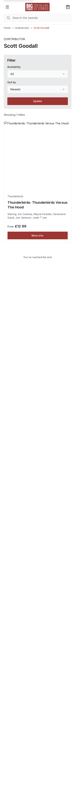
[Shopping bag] (67, 6)
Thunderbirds (15, 196)
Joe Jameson (23, 217)
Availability (14, 66)
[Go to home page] (37, 7)
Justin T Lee (40, 217)
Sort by (11, 82)
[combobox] (37, 74)
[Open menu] (7, 6)
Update (37, 101)
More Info (37, 235)
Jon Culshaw (25, 214)
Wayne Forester (42, 214)
